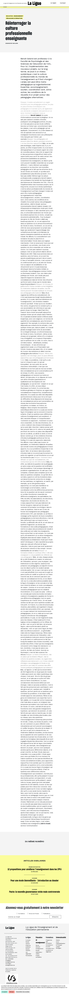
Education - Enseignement (14, 16)
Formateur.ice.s (50, 948)
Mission (58, 940)
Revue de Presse (34, 913)
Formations (21, 913)
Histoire (28, 943)
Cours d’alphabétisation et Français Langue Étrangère (60, 945)
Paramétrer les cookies (22, 992)
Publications (46, 913)
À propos (28, 940)
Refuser (12, 992)
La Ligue (53, 3)
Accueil (5, 6)
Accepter (4, 992)
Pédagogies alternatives (14, 18)
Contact (63, 3)
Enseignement (39, 948)
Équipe (27, 942)
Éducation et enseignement (39, 940)
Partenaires (29, 955)
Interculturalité (60, 937)
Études (37, 950)
